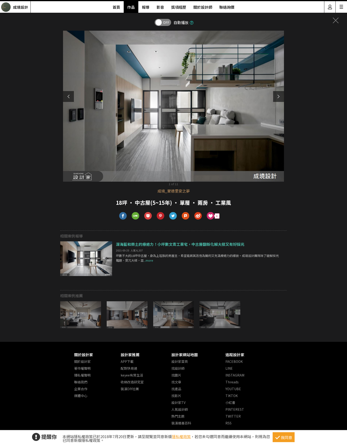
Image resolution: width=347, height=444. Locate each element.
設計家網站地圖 (184, 354)
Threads (232, 382)
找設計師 (178, 368)
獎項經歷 (178, 7)
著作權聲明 (82, 368)
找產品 (176, 388)
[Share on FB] (123, 216)
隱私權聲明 (82, 375)
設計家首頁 (179, 361)
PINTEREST (234, 409)
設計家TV (178, 402)
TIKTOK (231, 395)
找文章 (176, 382)
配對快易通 (129, 368)
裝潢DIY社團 (130, 388)
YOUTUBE (233, 388)
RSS (228, 423)
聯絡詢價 (226, 7)
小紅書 (230, 402)
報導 (145, 7)
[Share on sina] (198, 216)
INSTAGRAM (234, 375)
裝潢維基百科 (181, 423)
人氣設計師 (179, 409)
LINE (229, 368)
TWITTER (233, 416)
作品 (131, 7)
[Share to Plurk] (186, 216)
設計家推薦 (130, 354)
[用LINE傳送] (136, 216)
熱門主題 (178, 416)
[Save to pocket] (148, 216)
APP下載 (127, 361)
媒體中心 (80, 395)
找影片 (176, 395)
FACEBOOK (234, 361)
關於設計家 (83, 354)
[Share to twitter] (173, 216)
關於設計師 (202, 7)
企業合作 (80, 388)
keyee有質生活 (132, 375)
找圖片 (176, 375)
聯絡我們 (80, 382)
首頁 (116, 7)
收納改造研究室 (132, 382)
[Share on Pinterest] (161, 216)
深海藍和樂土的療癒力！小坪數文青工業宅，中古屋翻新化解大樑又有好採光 (180, 244)
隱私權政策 (181, 436)
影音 (160, 7)
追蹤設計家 (234, 354)
